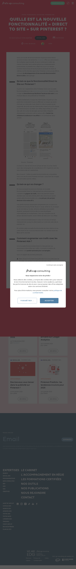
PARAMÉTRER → (27, 301)
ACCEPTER (49, 301)
